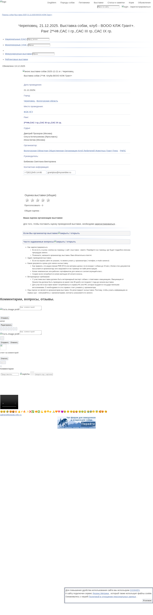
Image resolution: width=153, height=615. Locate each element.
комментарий (13, 353)
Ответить (4, 358)
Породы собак (67, 2)
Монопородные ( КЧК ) (16, 45)
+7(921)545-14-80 (33, 172)
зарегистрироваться (105, 224)
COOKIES (135, 590)
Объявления (144, 2)
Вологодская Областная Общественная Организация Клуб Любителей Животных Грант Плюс (71, 151)
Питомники (84, 2)
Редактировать (6, 325)
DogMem (51, 2)
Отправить (5, 318)
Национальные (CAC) (16, 39)
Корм (131, 2)
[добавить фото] (2, 338)
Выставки (98, 2)
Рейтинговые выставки (16, 59)
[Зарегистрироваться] (135, 6)
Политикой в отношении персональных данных (112, 596)
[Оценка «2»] (32, 200)
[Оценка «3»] (37, 200)
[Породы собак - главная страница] (6, 6)
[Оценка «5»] (48, 200)
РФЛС (123, 151)
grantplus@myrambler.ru (59, 172)
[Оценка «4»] (42, 200)
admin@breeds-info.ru (11, 415)
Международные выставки (18, 54)
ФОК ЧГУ (28, 112)
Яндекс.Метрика (101, 593)
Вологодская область (47, 101)
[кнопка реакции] (1, 328)
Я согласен (147, 600)
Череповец (29, 101)
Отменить (14, 342)
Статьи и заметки (116, 2)
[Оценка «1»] (27, 200)
